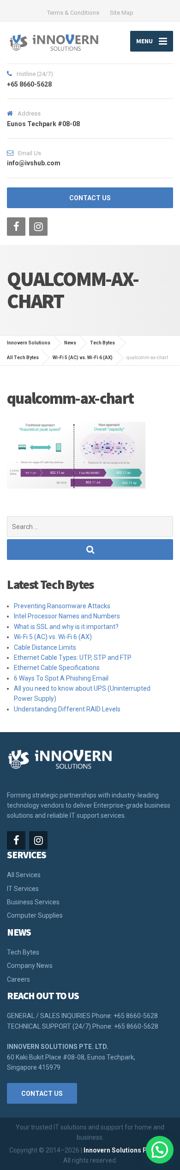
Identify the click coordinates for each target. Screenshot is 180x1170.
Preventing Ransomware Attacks (62, 606)
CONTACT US (90, 198)
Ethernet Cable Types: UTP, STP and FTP (73, 657)
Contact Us (42, 1093)
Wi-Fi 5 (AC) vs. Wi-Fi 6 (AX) (53, 636)
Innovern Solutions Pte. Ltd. (126, 1150)
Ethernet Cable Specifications (57, 667)
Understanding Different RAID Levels (67, 709)
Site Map (121, 12)
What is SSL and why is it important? (66, 626)
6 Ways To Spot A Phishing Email (61, 678)
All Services (24, 875)
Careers (18, 979)
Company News (30, 965)
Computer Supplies (35, 915)
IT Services (23, 888)
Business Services (33, 902)
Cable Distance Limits (45, 647)
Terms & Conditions (73, 12)
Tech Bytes (23, 952)
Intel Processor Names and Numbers (67, 616)
